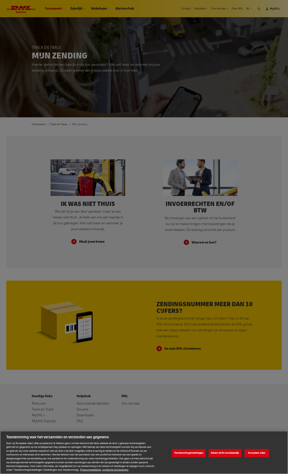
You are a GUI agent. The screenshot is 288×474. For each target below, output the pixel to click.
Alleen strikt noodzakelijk (225, 453)
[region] (144, 452)
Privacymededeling (90, 469)
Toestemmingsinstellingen (188, 453)
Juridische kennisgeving (115, 469)
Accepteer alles (256, 453)
